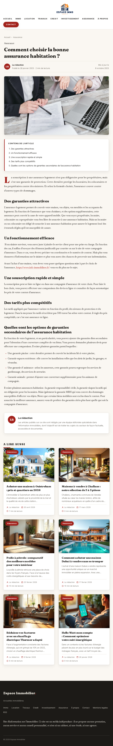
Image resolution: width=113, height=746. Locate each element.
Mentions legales (100, 708)
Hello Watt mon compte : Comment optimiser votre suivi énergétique (77, 636)
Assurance (88, 19)
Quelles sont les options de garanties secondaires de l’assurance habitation (45, 165)
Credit (54, 19)
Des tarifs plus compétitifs (23, 161)
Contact (11, 24)
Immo (18, 19)
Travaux (43, 19)
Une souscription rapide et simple (26, 157)
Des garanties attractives (22, 149)
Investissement (70, 19)
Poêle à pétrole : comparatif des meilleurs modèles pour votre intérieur (24, 561)
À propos (103, 19)
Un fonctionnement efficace (24, 153)
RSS (5, 712)
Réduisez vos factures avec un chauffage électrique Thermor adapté (24, 636)
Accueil (7, 19)
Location (29, 19)
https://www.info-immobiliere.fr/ (33, 268)
